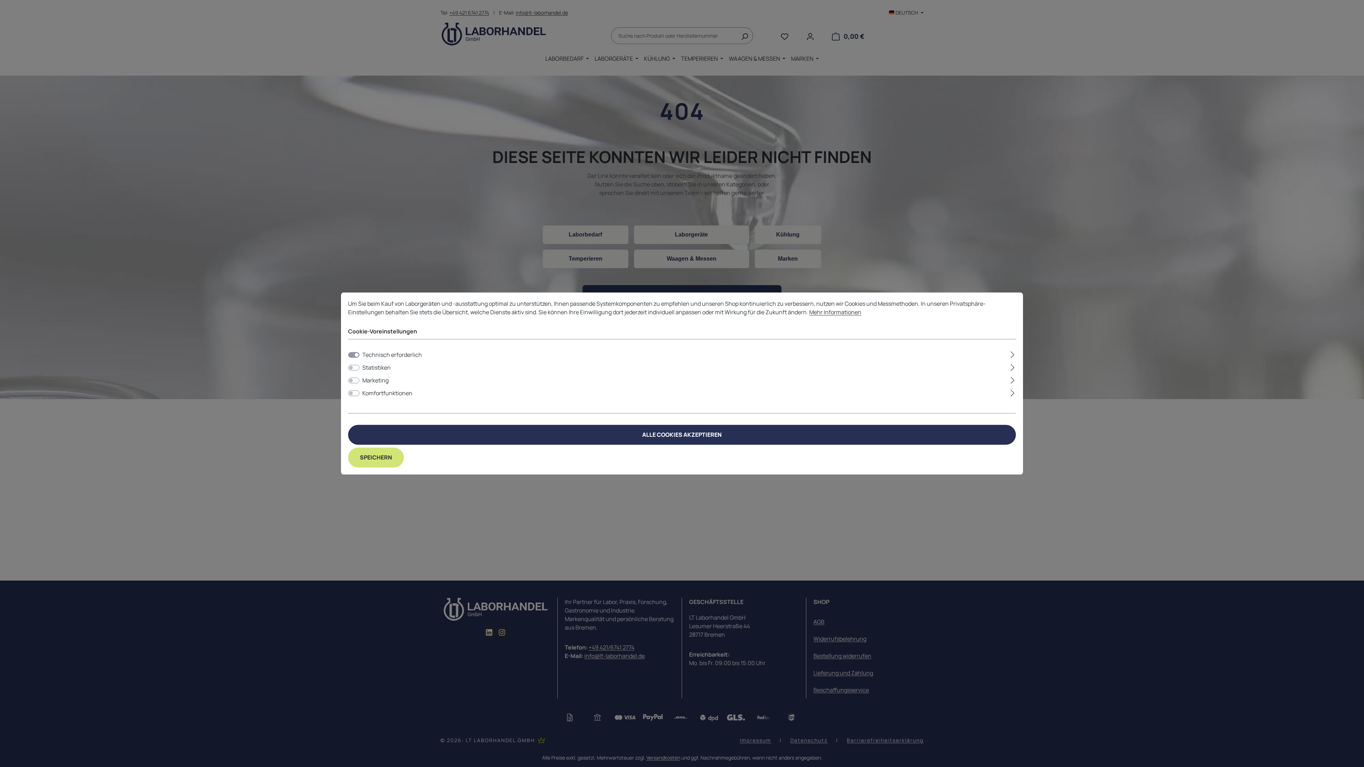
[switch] (353, 368)
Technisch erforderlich (392, 355)
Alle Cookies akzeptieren (682, 435)
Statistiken (376, 368)
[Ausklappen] (1012, 353)
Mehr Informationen (835, 312)
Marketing (375, 381)
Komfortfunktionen (387, 393)
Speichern (376, 458)
